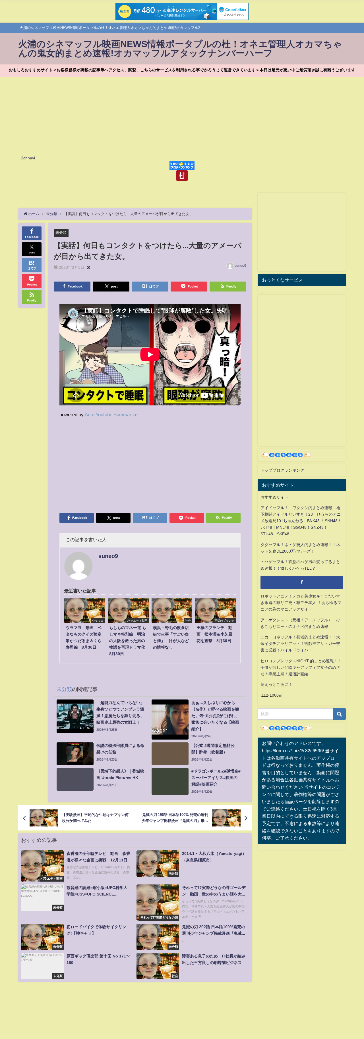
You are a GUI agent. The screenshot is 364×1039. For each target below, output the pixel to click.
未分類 (61, 232)
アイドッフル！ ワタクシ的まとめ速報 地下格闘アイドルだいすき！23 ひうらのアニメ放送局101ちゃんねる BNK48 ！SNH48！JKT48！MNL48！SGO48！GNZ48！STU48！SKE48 (301, 521)
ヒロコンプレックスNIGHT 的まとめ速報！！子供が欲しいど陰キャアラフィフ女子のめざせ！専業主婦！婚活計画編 (301, 667)
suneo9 (240, 265)
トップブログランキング (282, 470)
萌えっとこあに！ (276, 684)
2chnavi (28, 158)
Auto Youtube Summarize (111, 414)
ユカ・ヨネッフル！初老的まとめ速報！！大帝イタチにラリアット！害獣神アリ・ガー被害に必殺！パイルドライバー (300, 643)
